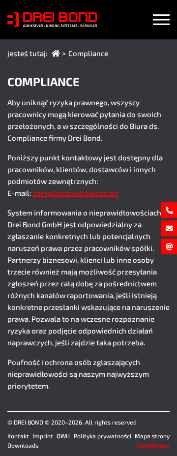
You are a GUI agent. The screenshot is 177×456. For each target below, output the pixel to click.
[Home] (56, 53)
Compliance (153, 445)
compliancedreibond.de (75, 192)
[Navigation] (161, 19)
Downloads (22, 445)
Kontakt (18, 435)
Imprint (43, 435)
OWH (63, 435)
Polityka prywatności (102, 435)
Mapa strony (152, 435)
